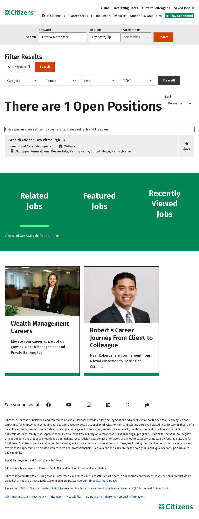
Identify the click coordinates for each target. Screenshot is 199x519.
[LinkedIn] (108, 405)
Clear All (169, 80)
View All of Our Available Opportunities (32, 236)
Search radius (131, 30)
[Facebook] (48, 405)
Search (163, 37)
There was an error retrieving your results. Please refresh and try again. (57, 129)
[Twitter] (127, 405)
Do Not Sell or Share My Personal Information (114, 496)
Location (95, 30)
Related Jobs (34, 201)
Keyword (45, 30)
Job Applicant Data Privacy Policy (25, 496)
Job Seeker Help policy (102, 480)
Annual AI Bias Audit (155, 488)
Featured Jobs (99, 201)
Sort (168, 96)
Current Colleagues (156, 8)
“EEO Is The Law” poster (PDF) (38, 488)
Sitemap (56, 496)
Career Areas (79, 16)
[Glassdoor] (147, 405)
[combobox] (105, 37)
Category (13, 81)
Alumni (106, 8)
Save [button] (186, 146)
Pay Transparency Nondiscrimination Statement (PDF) (108, 488)
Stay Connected (181, 16)
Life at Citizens (51, 16)
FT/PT (126, 81)
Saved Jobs (184, 8)
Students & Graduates (146, 16)
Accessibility (73, 496)
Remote (51, 81)
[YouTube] (69, 405)
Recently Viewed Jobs (165, 204)
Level (87, 81)
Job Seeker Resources (111, 16)
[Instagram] (89, 405)
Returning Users (126, 8)
